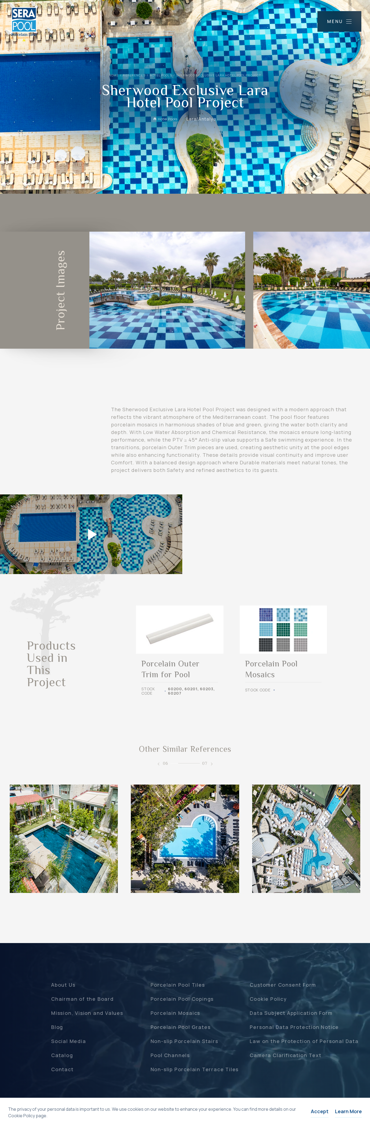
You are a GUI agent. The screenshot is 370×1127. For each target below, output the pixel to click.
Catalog (62, 1055)
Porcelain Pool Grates (181, 1027)
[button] (158, 764)
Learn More (348, 1111)
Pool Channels (170, 1055)
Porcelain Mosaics (175, 1013)
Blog (57, 1027)
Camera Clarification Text (285, 1055)
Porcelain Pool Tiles (178, 984)
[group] (179, 650)
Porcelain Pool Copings (182, 999)
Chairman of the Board (82, 999)
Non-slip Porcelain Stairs (184, 1041)
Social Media (68, 1041)
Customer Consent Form (283, 984)
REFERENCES (134, 75)
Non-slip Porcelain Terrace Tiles (195, 1069)
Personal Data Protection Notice (294, 1027)
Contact (62, 1069)
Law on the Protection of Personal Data (304, 1041)
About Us (63, 984)
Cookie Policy (268, 999)
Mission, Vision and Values (87, 1013)
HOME (114, 75)
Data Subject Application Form (291, 1013)
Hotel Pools (161, 75)
